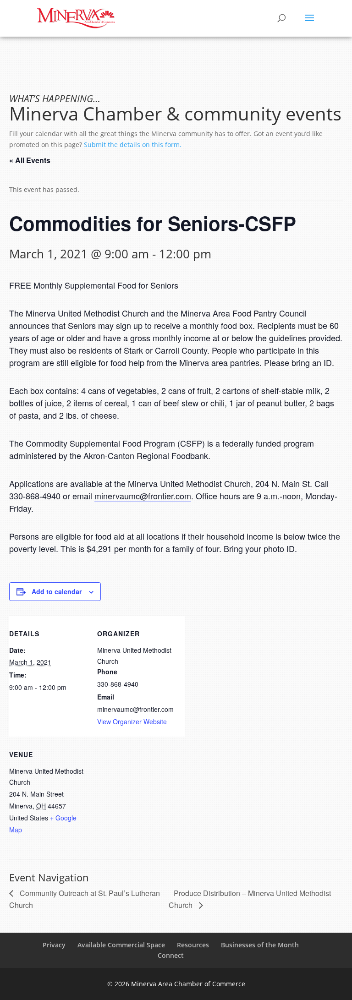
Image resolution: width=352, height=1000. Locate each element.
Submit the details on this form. (133, 144)
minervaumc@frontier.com (142, 496)
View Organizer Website (132, 721)
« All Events (29, 160)
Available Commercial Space (121, 944)
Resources (193, 944)
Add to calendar (57, 591)
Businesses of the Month (260, 944)
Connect (171, 955)
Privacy (54, 944)
